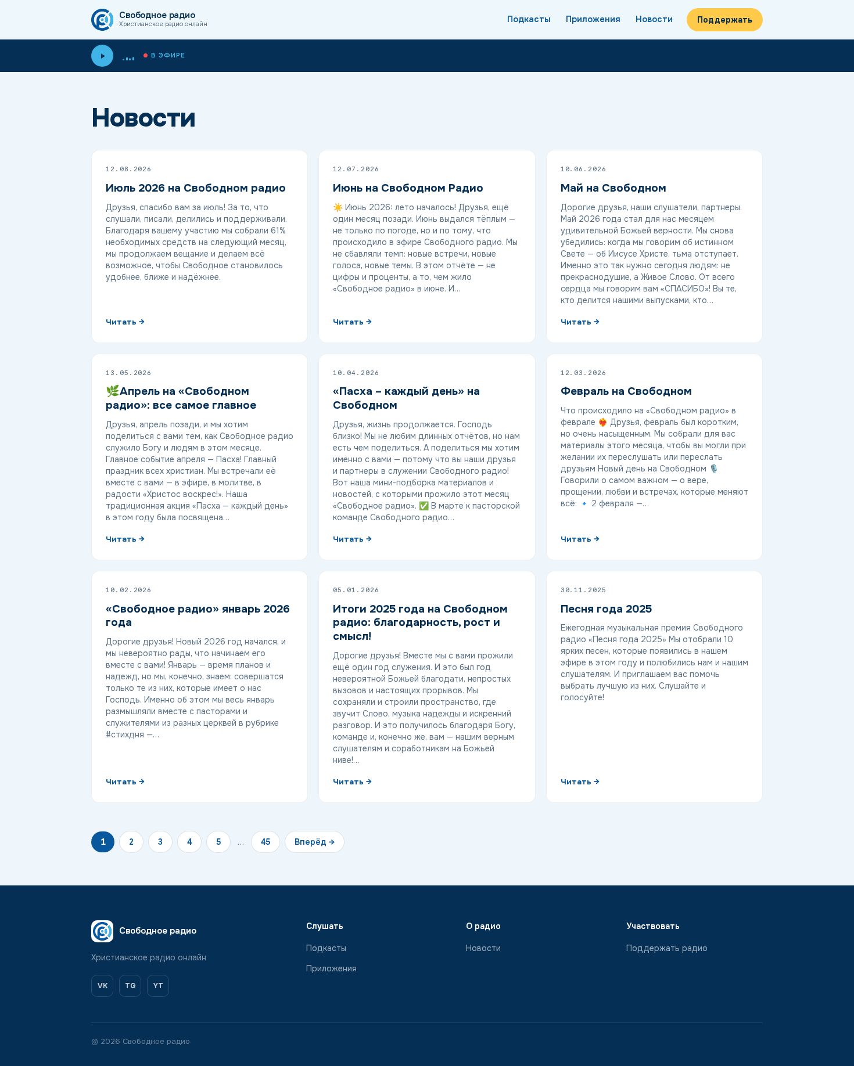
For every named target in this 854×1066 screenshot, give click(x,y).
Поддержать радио (667, 948)
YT (158, 986)
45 (265, 842)
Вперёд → (315, 842)
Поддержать (724, 20)
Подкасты (529, 19)
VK (102, 986)
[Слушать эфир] (102, 56)
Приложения (593, 19)
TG (130, 986)
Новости (654, 19)
